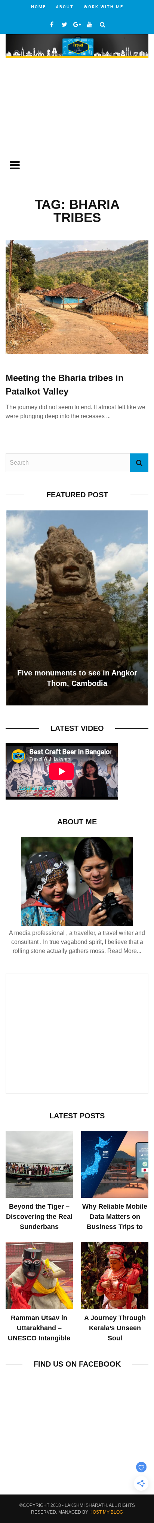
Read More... (124, 951)
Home (38, 7)
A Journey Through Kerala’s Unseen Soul (115, 1328)
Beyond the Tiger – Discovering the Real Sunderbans (39, 1216)
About (65, 7)
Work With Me (103, 7)
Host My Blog (106, 1512)
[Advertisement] (77, 107)
